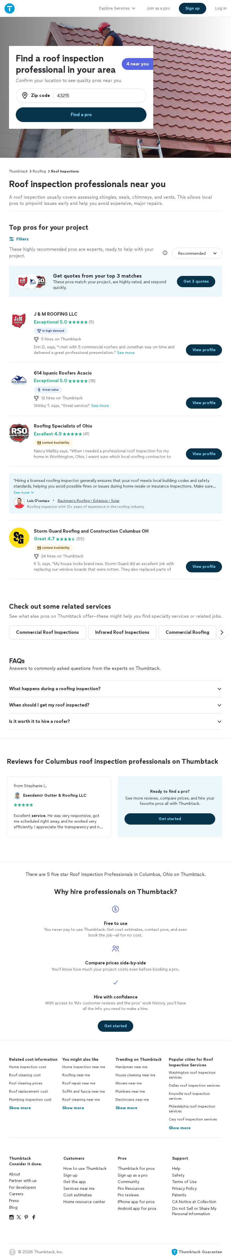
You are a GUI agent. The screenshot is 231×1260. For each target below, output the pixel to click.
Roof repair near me (78, 1083)
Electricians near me (132, 1100)
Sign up (70, 1175)
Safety (178, 1175)
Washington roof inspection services (192, 1075)
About (14, 1174)
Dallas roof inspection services (194, 1086)
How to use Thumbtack (84, 1168)
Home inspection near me (83, 1067)
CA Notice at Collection (194, 1201)
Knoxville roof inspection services (189, 1096)
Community (128, 1181)
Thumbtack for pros (136, 1168)
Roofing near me (76, 1075)
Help (176, 1168)
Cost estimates (77, 1195)
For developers (22, 1187)
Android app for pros (137, 1208)
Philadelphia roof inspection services (192, 1108)
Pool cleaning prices (25, 1083)
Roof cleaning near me (81, 1100)
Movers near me (128, 1083)
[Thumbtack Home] (9, 8)
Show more (20, 1108)
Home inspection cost (27, 1067)
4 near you (137, 64)
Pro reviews (128, 1195)
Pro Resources (131, 1188)
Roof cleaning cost (25, 1075)
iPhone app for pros (136, 1201)
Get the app (74, 1181)
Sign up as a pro (133, 1175)
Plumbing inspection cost (30, 1100)
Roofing (39, 171)
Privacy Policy (184, 1188)
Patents (179, 1195)
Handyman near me (131, 1067)
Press (14, 1200)
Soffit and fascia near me (83, 1091)
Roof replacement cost (28, 1091)
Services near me (79, 1188)
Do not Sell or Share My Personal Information (194, 1211)
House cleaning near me (135, 1075)
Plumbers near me (130, 1091)
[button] (115, 486)
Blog (13, 1207)
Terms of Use (184, 1181)
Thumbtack (18, 171)
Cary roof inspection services (193, 1119)
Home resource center (84, 1201)
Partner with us (23, 1180)
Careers (16, 1194)
